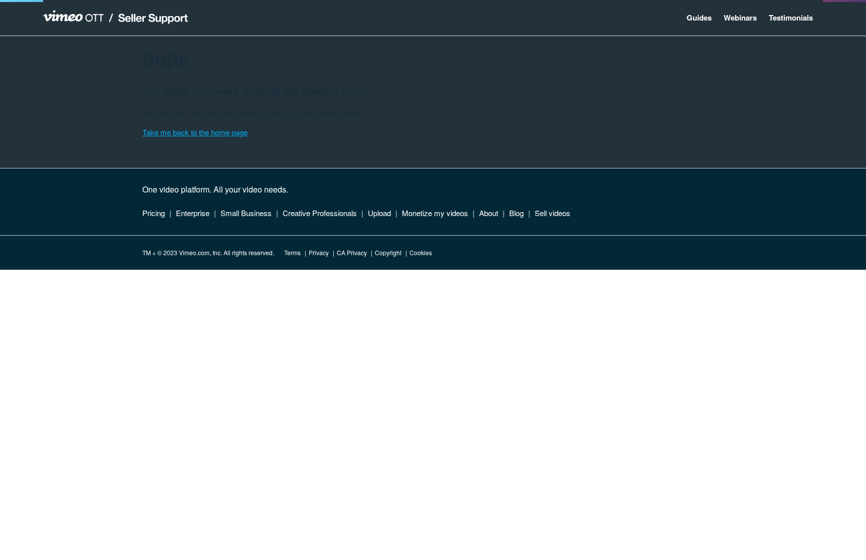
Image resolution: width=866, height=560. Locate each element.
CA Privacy (352, 252)
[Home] (115, 18)
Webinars (740, 17)
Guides (699, 17)
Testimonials (791, 17)
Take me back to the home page (195, 132)
